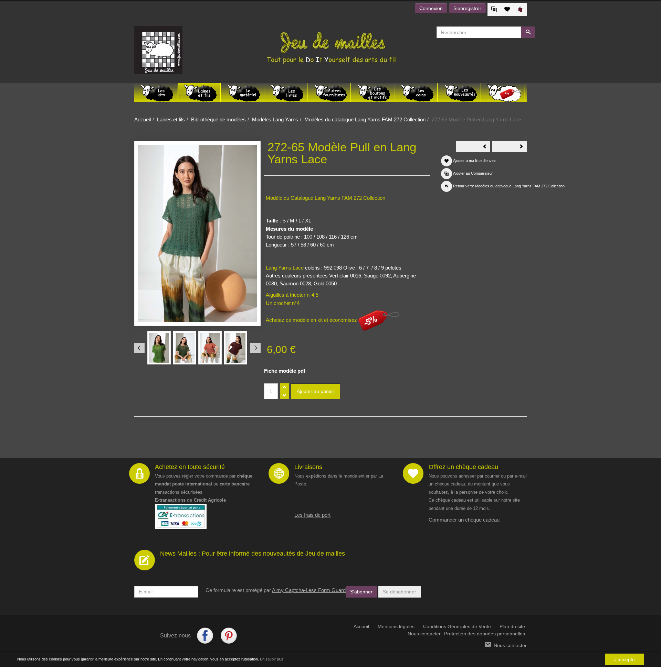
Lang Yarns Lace (285, 268)
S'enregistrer (467, 8)
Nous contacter (424, 633)
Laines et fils (171, 119)
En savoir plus (272, 659)
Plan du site (512, 626)
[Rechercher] (528, 32)
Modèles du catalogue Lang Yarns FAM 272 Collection (365, 119)
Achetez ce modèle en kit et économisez (312, 320)
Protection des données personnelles (484, 633)
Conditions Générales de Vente (457, 626)
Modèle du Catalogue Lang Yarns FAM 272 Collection (325, 198)
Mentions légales (396, 626)
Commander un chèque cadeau (464, 520)
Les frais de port (312, 515)
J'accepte (624, 659)
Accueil (142, 119)
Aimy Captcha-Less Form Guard (309, 590)
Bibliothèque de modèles (218, 119)
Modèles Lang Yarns (275, 119)
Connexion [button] (431, 8)
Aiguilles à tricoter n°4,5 (292, 295)
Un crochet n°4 (283, 303)
